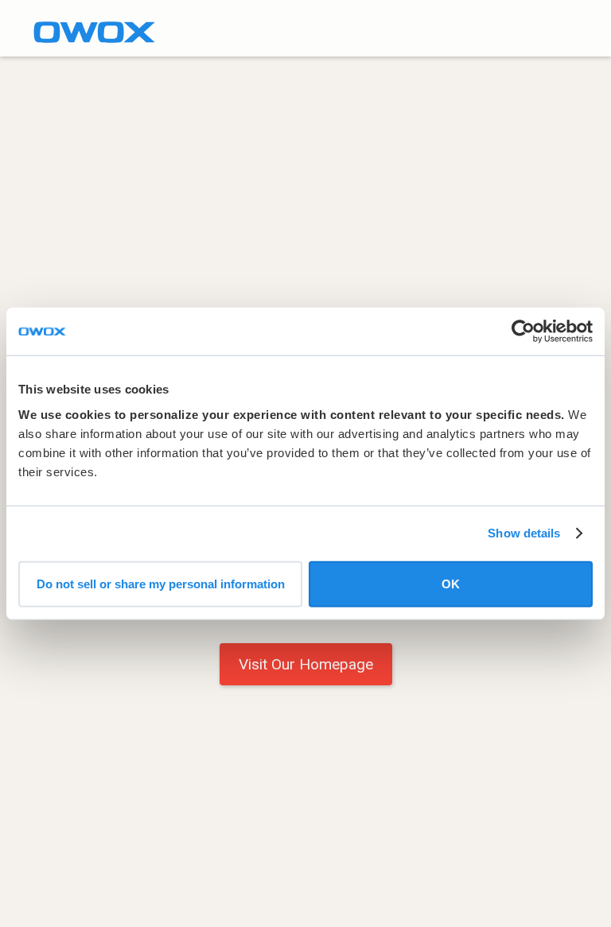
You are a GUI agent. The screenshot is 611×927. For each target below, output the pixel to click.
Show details (524, 533)
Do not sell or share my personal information (161, 583)
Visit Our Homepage (306, 664)
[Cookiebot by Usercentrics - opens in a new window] (523, 331)
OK (451, 583)
